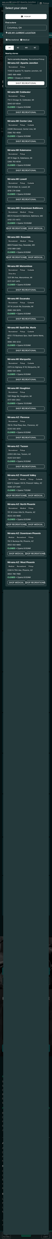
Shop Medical (35, 228)
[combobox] (23, 28)
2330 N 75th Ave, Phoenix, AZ (20, 570)
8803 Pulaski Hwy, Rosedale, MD (21, 245)
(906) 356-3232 (14, 342)
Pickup (27, 16)
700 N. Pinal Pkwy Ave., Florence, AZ (22, 425)
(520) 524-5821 (14, 458)
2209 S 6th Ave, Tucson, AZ (19, 454)
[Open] (45, 28)
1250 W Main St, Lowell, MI (18, 187)
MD (26, 48)
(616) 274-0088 (13, 191)
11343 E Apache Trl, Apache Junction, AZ (25, 71)
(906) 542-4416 (14, 371)
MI (35, 48)
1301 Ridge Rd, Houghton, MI (19, 396)
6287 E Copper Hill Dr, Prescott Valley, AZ (24, 483)
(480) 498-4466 (14, 74)
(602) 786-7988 (14, 574)
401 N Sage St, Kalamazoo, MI (19, 158)
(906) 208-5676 (14, 310)
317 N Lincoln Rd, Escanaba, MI (20, 306)
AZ (18, 48)
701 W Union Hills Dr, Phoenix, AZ (21, 512)
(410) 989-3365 (14, 249)
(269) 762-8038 (14, 161)
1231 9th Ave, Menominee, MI (19, 277)
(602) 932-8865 (14, 545)
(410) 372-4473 (13, 220)
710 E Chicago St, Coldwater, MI (20, 100)
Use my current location (21, 33)
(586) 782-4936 (14, 133)
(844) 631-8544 (14, 104)
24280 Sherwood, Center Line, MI (21, 129)
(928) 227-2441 (13, 487)
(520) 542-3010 (14, 429)
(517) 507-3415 (13, 281)
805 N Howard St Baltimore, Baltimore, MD (25, 216)
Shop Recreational (26, 83)
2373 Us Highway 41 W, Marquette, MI (23, 367)
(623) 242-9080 (14, 516)
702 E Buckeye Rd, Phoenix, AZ (20, 541)
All (10, 48)
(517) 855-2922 (13, 400)
